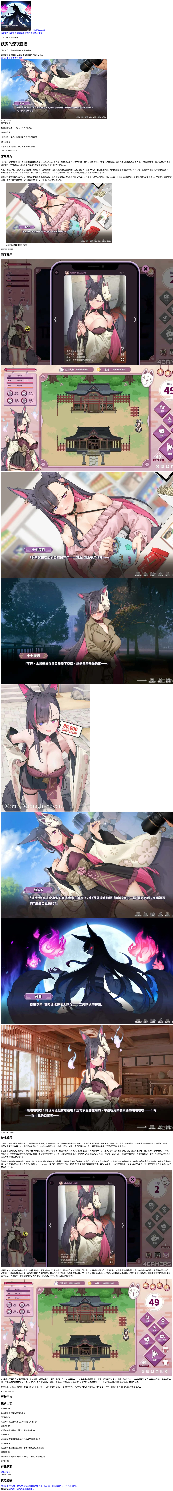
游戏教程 (12, 33)
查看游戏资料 (16, 58)
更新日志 (28, 33)
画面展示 (20, 33)
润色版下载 (37, 33)
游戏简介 (4, 33)
